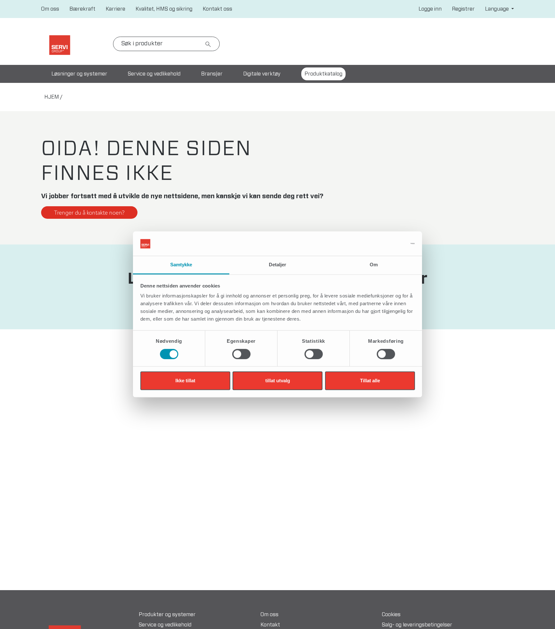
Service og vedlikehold (154, 73)
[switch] (241, 354)
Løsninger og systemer (79, 73)
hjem (51, 97)
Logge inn (430, 9)
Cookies (391, 614)
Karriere (115, 9)
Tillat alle (370, 380)
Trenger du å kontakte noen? (89, 212)
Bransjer (212, 73)
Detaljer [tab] (277, 265)
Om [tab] (374, 265)
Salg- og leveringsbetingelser (417, 624)
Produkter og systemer (167, 614)
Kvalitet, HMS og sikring (164, 9)
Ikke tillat (185, 380)
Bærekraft (82, 9)
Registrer (463, 9)
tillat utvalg (277, 380)
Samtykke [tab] (181, 265)
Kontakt (270, 624)
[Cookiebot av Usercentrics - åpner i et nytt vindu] (387, 244)
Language (497, 9)
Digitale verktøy (262, 73)
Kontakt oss (217, 9)
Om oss (50, 9)
